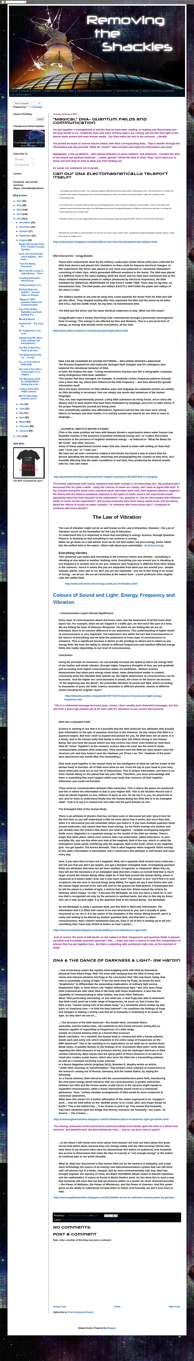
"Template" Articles (127, 91)
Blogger (111, 1328)
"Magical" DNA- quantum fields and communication (30, 302)
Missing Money (27, 319)
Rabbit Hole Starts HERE (59, 91)
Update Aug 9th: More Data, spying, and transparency (30, 340)
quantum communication (90, 1220)
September (25, 235)
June (22, 408)
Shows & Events (31, 91)
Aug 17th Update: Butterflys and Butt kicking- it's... (30, 312)
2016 (19, 205)
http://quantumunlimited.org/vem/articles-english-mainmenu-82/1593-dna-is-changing (105, 476)
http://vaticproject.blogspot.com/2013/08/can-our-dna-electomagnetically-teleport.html (105, 241)
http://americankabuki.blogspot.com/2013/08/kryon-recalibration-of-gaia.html (100, 930)
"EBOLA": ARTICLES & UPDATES (158, 91)
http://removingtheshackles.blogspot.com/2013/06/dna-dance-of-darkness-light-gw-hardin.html (111, 1119)
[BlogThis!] (108, 1215)
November (25, 227)
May (21, 413)
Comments (23, 165)
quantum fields (111, 1220)
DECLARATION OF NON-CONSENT (94, 91)
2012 (19, 436)
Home (14, 91)
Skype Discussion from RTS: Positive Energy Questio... (31, 247)
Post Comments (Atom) (80, 1312)
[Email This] (105, 1215)
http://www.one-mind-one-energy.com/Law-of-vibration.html (100, 583)
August (23, 240)
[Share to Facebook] (113, 1215)
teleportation (143, 1220)
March (23, 422)
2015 (19, 210)
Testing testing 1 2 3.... (31, 285)
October (24, 231)
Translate (37, 107)
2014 (19, 214)
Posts (20, 159)
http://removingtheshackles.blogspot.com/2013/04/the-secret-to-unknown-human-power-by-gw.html (113, 1197)
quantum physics (127, 1220)
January (24, 431)
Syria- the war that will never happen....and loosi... (30, 256)
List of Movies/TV (21, 95)
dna (64, 1220)
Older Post (174, 1306)
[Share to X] (110, 1215)
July (21, 404)
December (25, 222)
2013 (19, 218)
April (22, 417)
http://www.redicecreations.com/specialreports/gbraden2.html (90, 330)
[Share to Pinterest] (116, 1215)
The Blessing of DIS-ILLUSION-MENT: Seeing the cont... (30, 382)
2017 (19, 201)
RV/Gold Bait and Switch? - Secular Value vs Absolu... (29, 292)
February (24, 426)
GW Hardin (72, 1220)
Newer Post (60, 1306)
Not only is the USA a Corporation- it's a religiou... (30, 372)
